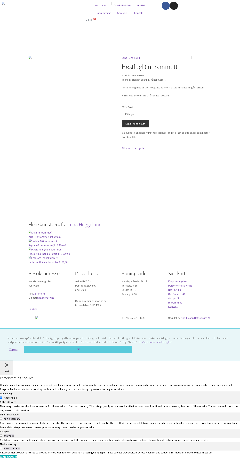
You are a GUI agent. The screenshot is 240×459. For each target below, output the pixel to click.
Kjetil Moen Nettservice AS (195, 317)
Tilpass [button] (13, 349)
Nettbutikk (174, 289)
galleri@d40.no (45, 297)
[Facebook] (166, 6)
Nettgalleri (101, 5)
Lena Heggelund (131, 57)
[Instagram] (174, 6)
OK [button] (78, 349)
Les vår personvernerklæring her (155, 342)
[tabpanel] (120, 408)
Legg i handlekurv (135, 123)
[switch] (1, 419)
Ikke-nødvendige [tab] (9, 414)
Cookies (33, 309)
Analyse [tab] (4, 431)
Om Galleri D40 (122, 5)
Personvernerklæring (180, 285)
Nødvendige (10, 397)
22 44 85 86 (39, 293)
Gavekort (122, 13)
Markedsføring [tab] (8, 444)
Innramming (103, 13)
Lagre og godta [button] (8, 456)
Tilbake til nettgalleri (134, 148)
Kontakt (139, 13)
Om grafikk (174, 298)
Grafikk (141, 5)
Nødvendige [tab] (6, 393)
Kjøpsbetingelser (178, 281)
